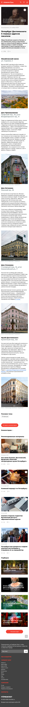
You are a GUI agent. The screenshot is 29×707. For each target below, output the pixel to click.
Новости (3, 662)
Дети (2, 672)
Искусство (4, 671)
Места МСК (4, 664)
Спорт (2, 674)
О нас (2, 685)
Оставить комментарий (10, 425)
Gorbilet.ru (12, 699)
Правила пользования (7, 688)
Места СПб (4, 666)
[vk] (22, 20)
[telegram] (24, 20)
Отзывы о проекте (5, 687)
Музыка (3, 669)
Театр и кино (4, 667)
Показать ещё (14, 631)
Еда (2, 676)
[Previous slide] (3, 169)
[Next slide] (25, 169)
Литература (5, 416)
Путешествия (4, 679)
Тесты (2, 677)
